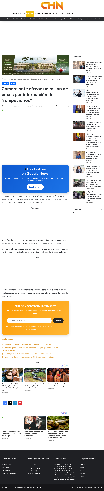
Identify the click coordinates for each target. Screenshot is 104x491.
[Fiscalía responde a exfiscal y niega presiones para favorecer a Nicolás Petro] (79, 169)
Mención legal (6, 464)
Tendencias (88, 19)
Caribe (9, 19)
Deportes (16, 19)
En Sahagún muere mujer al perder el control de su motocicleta (27, 354)
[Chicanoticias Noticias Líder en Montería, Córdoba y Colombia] (52, 5)
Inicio (15, 13)
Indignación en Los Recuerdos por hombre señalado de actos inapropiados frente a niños (94, 196)
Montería (21, 13)
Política (66, 19)
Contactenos (6, 470)
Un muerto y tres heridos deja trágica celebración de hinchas (27, 344)
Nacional (45, 13)
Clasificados (97, 19)
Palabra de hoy (57, 19)
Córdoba (29, 13)
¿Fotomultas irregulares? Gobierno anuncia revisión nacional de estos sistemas (94, 156)
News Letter (6, 467)
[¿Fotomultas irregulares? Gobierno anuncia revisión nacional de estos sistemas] (79, 155)
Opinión (48, 19)
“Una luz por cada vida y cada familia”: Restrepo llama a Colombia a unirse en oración (94, 66)
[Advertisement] (52, 38)
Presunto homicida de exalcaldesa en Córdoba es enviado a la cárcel (30, 357)
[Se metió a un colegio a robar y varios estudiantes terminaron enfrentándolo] (79, 125)
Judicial (37, 13)
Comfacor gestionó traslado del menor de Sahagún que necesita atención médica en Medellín (31, 349)
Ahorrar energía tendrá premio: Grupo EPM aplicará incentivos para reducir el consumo (94, 80)
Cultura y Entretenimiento (29, 19)
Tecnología (79, 19)
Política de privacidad (9, 473)
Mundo (41, 19)
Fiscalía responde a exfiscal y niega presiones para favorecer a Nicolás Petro (93, 170)
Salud (72, 19)
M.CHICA (5, 106)
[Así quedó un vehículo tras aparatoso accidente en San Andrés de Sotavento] (79, 183)
